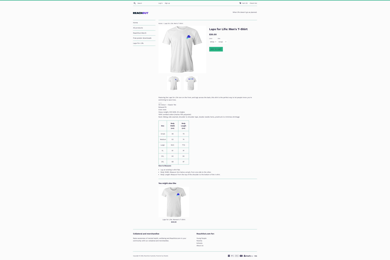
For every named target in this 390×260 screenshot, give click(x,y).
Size (219, 38)
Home (135, 23)
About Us (200, 246)
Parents (199, 241)
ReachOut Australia (149, 256)
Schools (199, 243)
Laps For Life (138, 43)
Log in (160, 3)
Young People (201, 238)
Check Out (253, 3)
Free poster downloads (142, 38)
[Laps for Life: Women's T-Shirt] (173, 202)
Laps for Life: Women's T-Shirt (173, 219)
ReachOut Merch (139, 33)
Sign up (167, 3)
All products (138, 28)
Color (210, 38)
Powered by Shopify (162, 256)
